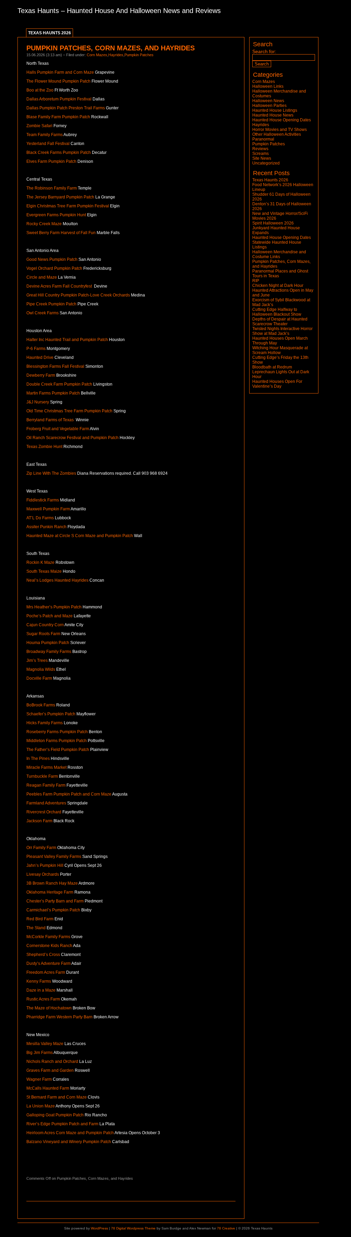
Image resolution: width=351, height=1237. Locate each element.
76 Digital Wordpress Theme (133, 1228)
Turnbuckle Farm (42, 776)
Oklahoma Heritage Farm (49, 892)
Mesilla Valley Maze (44, 1043)
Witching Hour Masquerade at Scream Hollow (280, 350)
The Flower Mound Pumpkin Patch (58, 81)
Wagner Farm (39, 1079)
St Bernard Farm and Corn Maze (56, 1097)
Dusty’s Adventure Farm (48, 963)
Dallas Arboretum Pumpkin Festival (59, 99)
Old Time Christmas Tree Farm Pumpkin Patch (69, 411)
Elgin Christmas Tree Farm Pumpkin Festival (67, 206)
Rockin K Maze (40, 562)
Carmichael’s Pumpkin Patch (53, 910)
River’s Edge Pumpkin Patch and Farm (62, 1123)
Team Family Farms (44, 134)
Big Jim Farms (39, 1052)
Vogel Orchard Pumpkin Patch (54, 268)
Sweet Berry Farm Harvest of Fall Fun (61, 232)
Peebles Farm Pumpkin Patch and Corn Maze (68, 794)
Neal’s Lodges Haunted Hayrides (57, 580)
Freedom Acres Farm (45, 972)
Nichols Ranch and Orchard (52, 1061)
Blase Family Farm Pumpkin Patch (58, 116)
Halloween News (268, 100)
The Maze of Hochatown (49, 1008)
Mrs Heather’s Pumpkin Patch (54, 607)
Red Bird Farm (39, 919)
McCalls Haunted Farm (47, 1088)
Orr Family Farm (41, 847)
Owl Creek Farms (42, 313)
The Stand (36, 927)
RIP (255, 280)
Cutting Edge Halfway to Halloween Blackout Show (276, 312)
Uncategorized (266, 163)
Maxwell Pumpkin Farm (48, 509)
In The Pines (38, 758)
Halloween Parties (269, 105)
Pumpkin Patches (139, 55)
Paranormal (263, 139)
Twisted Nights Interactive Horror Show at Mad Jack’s (282, 331)
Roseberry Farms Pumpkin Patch (57, 731)
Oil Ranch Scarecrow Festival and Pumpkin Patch (72, 437)
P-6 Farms (36, 348)
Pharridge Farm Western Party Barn (59, 1017)
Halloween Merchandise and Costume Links (279, 254)
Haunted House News (272, 115)
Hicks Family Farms (44, 722)
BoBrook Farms (40, 705)
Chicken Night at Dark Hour (277, 285)
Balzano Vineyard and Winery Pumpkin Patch (68, 1141)
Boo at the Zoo (39, 90)
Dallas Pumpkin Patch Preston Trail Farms (65, 108)
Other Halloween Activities (276, 134)
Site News (261, 158)
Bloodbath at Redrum (272, 367)
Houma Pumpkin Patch (47, 642)
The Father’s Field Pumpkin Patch (57, 749)
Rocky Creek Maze (44, 223)
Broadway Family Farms (48, 651)
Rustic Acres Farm (43, 999)
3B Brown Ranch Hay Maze (52, 883)
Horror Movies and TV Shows (279, 129)
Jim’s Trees (37, 660)
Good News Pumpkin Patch (51, 259)
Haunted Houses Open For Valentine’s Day (277, 384)
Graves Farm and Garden (50, 1070)
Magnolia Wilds (40, 669)
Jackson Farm (39, 820)
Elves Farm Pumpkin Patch (51, 161)
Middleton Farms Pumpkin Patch (56, 740)
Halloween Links (267, 86)
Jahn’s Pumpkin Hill (44, 865)
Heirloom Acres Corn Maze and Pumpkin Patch (70, 1132)
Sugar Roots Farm (43, 633)
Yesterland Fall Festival (48, 143)
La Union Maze (40, 1106)
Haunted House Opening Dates (281, 120)
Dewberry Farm (40, 375)
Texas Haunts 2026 (49, 33)
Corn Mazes (97, 55)
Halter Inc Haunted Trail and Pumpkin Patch (67, 339)
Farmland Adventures (46, 803)
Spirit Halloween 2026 (273, 223)
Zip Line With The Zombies (51, 473)
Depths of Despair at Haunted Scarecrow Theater (279, 321)
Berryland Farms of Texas (50, 419)
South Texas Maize (44, 571)
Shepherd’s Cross (43, 954)
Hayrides (115, 55)
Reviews (260, 148)
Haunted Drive (39, 357)
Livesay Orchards (42, 874)
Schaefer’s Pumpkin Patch (50, 714)
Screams (260, 153)
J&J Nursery (37, 402)
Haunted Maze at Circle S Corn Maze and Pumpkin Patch (79, 535)
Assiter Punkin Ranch (46, 526)
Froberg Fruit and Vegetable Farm (57, 428)
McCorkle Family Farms (48, 936)
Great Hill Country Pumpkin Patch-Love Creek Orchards (78, 295)
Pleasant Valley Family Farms (53, 856)
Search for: (264, 51)
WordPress (99, 1228)
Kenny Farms (38, 981)
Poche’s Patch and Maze (49, 616)
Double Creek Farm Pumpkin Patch (59, 384)
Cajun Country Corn (45, 624)
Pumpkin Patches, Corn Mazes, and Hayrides (110, 48)
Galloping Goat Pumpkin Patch (55, 1115)
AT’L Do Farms (40, 518)
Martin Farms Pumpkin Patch (53, 393)
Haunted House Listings (274, 110)
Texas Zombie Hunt (44, 446)
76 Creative (226, 1228)
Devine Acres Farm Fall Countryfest (59, 286)
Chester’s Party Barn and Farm (55, 901)
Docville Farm (39, 678)
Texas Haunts (38, 10)
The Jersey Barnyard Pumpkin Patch (60, 197)
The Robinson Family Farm (51, 188)
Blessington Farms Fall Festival (55, 366)
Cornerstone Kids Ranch (49, 945)
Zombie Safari (39, 125)
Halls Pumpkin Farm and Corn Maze (60, 72)
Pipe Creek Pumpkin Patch (51, 304)
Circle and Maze (41, 277)
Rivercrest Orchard (43, 812)
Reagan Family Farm (45, 785)
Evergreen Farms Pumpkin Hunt (56, 215)
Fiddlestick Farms (42, 500)
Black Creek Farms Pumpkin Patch (58, 152)
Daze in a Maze (41, 990)
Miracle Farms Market (46, 767)
